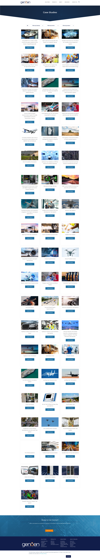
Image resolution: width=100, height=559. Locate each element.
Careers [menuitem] (71, 545)
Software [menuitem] (52, 542)
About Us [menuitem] (72, 541)
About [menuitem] (60, 2)
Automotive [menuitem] (62, 542)
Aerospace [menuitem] (62, 541)
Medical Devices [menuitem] (63, 546)
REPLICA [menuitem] (52, 541)
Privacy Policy (43, 553)
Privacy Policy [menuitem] (72, 546)
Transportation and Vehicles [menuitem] (64, 545)
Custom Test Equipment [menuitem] (43, 544)
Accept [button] (68, 556)
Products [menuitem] (54, 2)
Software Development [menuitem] (44, 546)
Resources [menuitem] (67, 2)
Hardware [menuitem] (53, 543)
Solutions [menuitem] (47, 2)
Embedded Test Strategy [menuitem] (44, 542)
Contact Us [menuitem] (74, 2)
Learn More (29, 47)
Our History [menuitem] (72, 542)
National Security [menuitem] (63, 543)
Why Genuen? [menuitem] (73, 543)
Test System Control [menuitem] (55, 544)
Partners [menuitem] (71, 544)
